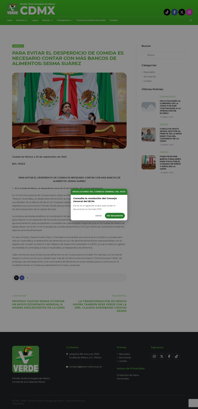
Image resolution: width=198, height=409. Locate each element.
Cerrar (98, 215)
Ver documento (115, 215)
